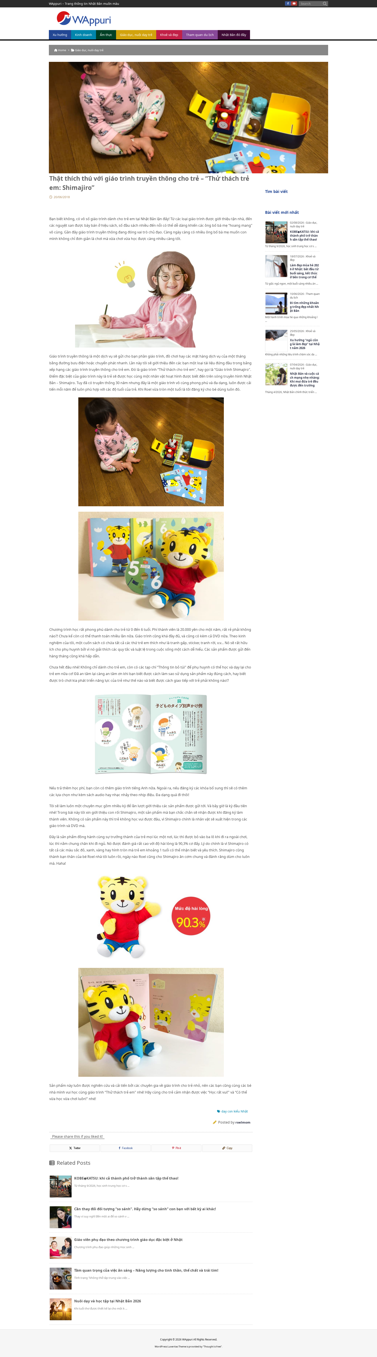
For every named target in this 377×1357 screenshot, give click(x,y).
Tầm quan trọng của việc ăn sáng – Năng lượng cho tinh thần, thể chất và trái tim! (146, 1270)
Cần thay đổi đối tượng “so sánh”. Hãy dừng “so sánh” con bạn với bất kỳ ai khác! (145, 1209)
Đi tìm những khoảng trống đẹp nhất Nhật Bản (304, 307)
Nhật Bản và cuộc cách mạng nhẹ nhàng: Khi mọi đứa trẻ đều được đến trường (305, 380)
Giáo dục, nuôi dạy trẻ (89, 50)
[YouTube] (294, 3)
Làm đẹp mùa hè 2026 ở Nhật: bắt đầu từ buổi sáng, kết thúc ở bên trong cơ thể (304, 271)
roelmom (242, 1122)
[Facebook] (288, 3)
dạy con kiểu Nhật (234, 1111)
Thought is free (212, 1346)
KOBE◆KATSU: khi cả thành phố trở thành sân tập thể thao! (126, 1178)
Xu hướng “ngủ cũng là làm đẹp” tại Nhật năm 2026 (305, 344)
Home (62, 50)
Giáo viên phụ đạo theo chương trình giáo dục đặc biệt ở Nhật (128, 1239)
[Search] (325, 3)
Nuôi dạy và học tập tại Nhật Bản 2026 (107, 1301)
